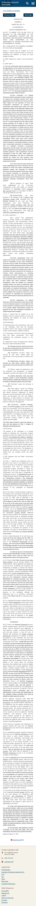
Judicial (4, 895)
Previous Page (9, 15)
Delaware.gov (5, 893)
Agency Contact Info (7, 898)
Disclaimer (5, 902)
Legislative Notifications (8, 884)
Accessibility (5, 891)
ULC (3, 877)
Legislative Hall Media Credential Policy (13, 872)
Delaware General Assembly (10, 3)
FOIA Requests (6, 870)
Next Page (28, 15)
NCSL (3, 879)
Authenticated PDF (18, 840)
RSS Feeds (5, 881)
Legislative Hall (8, 862)
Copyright (4, 900)
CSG (3, 874)
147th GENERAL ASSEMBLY (11, 11)
